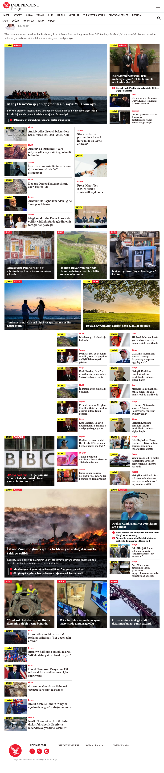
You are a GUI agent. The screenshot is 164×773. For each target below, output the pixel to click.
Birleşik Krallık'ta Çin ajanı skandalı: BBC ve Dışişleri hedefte (137, 89)
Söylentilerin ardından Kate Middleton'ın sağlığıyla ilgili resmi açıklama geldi (136, 539)
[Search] (159, 18)
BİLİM (50, 15)
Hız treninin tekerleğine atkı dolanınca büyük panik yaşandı (132, 622)
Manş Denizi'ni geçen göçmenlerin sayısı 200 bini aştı (51, 104)
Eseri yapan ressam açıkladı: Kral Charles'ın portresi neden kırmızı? (93, 476)
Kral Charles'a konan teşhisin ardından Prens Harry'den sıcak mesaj (137, 534)
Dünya (29, 15)
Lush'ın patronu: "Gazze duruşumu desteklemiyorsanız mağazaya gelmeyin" (144, 118)
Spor (5, 21)
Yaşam (40, 15)
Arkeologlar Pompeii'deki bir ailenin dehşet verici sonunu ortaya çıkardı (29, 271)
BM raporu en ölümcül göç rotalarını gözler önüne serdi (41, 120)
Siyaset (17, 15)
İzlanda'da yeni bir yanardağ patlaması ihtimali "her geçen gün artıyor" (49, 569)
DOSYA (40, 21)
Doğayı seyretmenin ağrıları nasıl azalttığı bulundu (118, 326)
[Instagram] (46, 751)
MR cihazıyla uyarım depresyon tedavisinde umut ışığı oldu (80, 622)
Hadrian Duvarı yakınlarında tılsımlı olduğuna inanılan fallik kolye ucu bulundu (79, 271)
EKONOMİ (137, 15)
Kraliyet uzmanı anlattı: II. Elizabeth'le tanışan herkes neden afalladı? (92, 443)
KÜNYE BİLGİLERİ (68, 745)
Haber (6, 15)
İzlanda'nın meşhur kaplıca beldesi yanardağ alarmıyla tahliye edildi (51, 551)
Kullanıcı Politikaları (96, 745)
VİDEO (51, 21)
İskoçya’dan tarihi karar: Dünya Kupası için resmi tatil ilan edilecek (144, 101)
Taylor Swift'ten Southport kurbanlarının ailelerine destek (93, 460)
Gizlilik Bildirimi (121, 745)
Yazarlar (74, 15)
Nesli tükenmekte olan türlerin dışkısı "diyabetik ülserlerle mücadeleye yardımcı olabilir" (48, 724)
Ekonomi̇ (135, 111)
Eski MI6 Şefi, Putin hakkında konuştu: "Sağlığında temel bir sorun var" (143, 552)
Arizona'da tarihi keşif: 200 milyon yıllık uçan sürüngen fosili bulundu (49, 152)
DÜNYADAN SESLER (118, 15)
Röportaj (28, 21)
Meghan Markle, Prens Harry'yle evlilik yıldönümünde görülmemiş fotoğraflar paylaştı (49, 222)
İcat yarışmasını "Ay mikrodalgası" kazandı (134, 273)
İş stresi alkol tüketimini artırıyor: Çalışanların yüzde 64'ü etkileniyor (50, 169)
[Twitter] (39, 751)
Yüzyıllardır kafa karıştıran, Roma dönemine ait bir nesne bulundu (28, 622)
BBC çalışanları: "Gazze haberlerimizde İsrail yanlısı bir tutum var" (27, 478)
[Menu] (158, 6)
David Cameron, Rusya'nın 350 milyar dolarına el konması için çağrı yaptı (48, 672)
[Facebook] (32, 751)
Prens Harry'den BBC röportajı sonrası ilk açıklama (90, 189)
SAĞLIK (15, 21)
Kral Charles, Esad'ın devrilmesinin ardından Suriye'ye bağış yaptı (92, 374)
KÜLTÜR (61, 15)
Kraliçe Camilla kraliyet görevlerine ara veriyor (134, 525)
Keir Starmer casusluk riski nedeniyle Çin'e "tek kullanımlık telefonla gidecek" (132, 79)
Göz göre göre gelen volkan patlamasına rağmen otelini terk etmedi (48, 573)
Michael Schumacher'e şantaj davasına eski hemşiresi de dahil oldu (145, 340)
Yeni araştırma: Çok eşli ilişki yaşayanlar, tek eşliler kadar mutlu (39, 324)
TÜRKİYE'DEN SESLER (94, 15)
